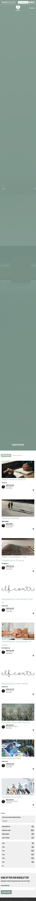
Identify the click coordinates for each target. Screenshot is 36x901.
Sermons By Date (6, 455)
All (3, 866)
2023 (17, 854)
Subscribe (6, 892)
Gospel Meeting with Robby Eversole (11, 817)
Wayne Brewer (17, 834)
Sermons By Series (17, 455)
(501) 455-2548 (23, 2)
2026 (17, 843)
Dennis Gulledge (17, 830)
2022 (17, 858)
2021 (17, 862)
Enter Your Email (5, 885)
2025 (17, 847)
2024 (17, 851)
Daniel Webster (17, 826)
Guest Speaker (17, 838)
